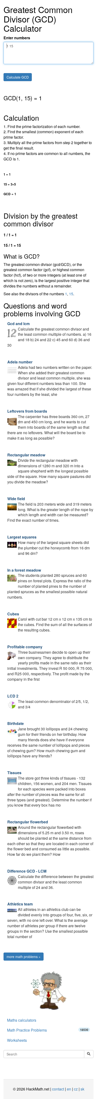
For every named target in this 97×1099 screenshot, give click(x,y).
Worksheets (17, 1040)
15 (71, 293)
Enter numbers (17, 37)
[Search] (88, 1054)
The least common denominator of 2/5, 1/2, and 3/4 (48, 701)
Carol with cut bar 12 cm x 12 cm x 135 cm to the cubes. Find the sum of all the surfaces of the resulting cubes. (49, 622)
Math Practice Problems (47, 1030)
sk (82, 1089)
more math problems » (23, 956)
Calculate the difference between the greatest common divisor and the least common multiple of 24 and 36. (50, 879)
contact (58, 1089)
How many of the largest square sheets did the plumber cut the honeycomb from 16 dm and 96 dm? (48, 545)
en (69, 1089)
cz (76, 1089)
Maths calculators (21, 1020)
